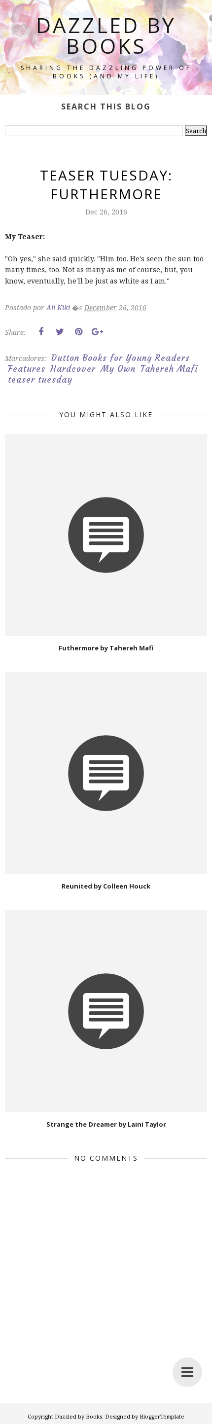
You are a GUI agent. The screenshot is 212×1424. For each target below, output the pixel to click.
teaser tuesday (40, 379)
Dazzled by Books (106, 35)
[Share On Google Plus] (97, 332)
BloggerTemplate (162, 1416)
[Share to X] (60, 332)
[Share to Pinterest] (78, 332)
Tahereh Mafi (169, 368)
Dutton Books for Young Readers (120, 358)
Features (26, 368)
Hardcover (73, 368)
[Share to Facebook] (41, 332)
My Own (118, 368)
